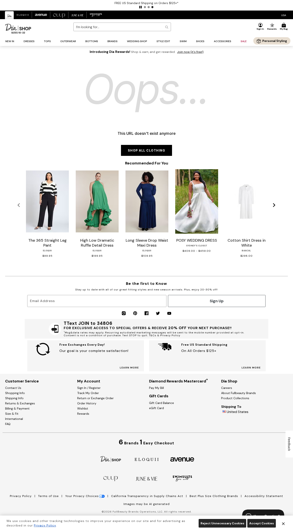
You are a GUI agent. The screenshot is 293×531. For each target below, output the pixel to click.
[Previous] (19, 205)
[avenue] (182, 459)
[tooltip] (9, 15)
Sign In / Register (89, 388)
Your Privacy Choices (82, 496)
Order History (86, 403)
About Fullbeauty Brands (238, 393)
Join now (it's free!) (190, 52)
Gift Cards (158, 396)
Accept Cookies (261, 523)
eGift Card (156, 408)
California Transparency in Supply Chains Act (147, 496)
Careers (226, 388)
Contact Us (13, 388)
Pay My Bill (156, 388)
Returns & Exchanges (20, 403)
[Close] (283, 523)
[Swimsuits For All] (182, 478)
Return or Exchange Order (95, 398)
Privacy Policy (21, 496)
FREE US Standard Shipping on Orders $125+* (146, 3)
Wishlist (82, 408)
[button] (140, 7)
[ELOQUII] (147, 459)
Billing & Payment (17, 408)
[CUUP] (110, 478)
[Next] (274, 205)
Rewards (83, 414)
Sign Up (217, 301)
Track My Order (88, 393)
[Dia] (110, 459)
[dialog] (283, 15)
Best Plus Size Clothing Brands (214, 496)
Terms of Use (49, 496)
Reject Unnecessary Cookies (222, 523)
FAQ (8, 424)
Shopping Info (15, 393)
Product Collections (235, 398)
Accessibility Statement (264, 496)
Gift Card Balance (161, 403)
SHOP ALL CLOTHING (146, 150)
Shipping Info (14, 398)
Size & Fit (11, 414)
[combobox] (122, 27)
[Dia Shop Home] (18, 29)
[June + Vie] (146, 478)
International (14, 419)
